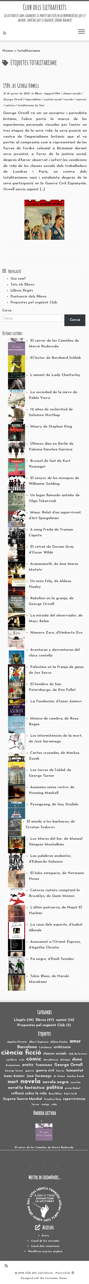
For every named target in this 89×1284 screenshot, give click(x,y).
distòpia (65, 1060)
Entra (45, 1236)
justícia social (53, 99)
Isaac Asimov (14, 1076)
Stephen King (52, 1099)
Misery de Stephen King (51, 426)
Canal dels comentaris (45, 1246)
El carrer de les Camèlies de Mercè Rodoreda (44, 1147)
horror (60, 1071)
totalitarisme (26, 105)
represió (81, 99)
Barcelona (27, 1047)
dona (77, 1060)
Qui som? (18, 279)
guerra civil (45, 1070)
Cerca (6, 310)
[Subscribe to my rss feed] (5, 33)
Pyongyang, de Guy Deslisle (54, 804)
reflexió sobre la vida (29, 1093)
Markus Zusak (75, 1076)
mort (13, 1082)
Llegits (24, 1020)
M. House (59, 1076)
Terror (35, 1104)
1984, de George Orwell (21, 85)
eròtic (28, 1065)
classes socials (72, 93)
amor (75, 1041)
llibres (38, 93)
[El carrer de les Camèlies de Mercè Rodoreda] (43, 1132)
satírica (10, 105)
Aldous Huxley (59, 1042)
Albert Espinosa (38, 1042)
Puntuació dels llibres (28, 296)
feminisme (44, 1065)
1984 (57, 93)
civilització (62, 1047)
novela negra (55, 1082)
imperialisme (33, 99)
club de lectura (77, 1054)
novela (68, 99)
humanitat (74, 1070)
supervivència (74, 1099)
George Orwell (13, 99)
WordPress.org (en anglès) (45, 1251)
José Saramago (39, 1076)
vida (54, 1104)
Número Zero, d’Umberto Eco (56, 633)
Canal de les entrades (45, 1241)
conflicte (11, 1060)
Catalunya (45, 1047)
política (55, 1087)
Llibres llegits (21, 290)
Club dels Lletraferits (44, 7)
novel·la (75, 1082)
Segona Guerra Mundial (22, 1099)
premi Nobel (72, 1088)
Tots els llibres (22, 284)
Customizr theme (56, 1278)
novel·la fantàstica (26, 1088)
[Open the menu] (81, 31)
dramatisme (12, 1065)
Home (7, 51)
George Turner (14, 1071)
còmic (33, 1059)
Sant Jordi (70, 1094)
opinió (65, 1020)
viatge (45, 1104)
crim (21, 1060)
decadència (50, 1060)
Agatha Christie (17, 1042)
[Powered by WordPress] (72, 1272)
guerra (29, 1071)
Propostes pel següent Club (33, 302)
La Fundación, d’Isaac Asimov (56, 701)
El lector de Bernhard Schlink (55, 358)
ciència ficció (21, 1052)
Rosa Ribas (55, 1094)
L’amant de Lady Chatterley (55, 375)
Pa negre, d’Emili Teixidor (52, 959)
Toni (41, 105)
